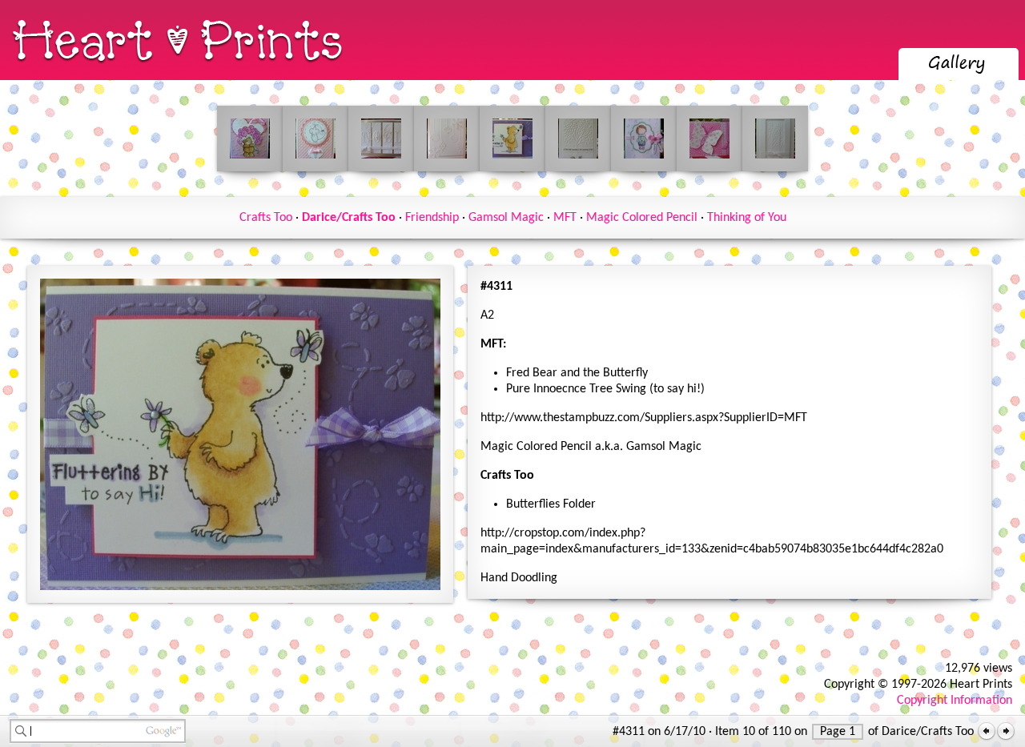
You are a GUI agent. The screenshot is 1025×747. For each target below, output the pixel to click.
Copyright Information (954, 700)
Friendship (432, 217)
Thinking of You (746, 217)
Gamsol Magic (506, 217)
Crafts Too (265, 217)
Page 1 (837, 731)
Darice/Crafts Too (349, 217)
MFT (565, 217)
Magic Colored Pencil (641, 217)
